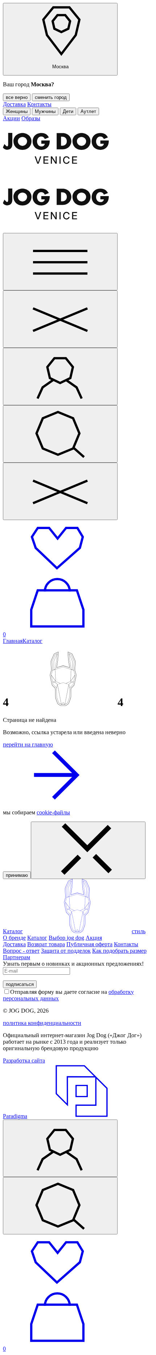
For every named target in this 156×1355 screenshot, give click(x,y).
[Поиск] (60, 434)
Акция (94, 938)
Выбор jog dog (66, 938)
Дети (68, 111)
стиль (138, 931)
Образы (30, 118)
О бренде (14, 938)
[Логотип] (77, 931)
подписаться (20, 984)
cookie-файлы (53, 812)
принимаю (17, 875)
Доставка (14, 104)
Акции (11, 118)
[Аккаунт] (60, 376)
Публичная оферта (89, 944)
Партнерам (16, 957)
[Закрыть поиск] (60, 491)
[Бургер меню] (60, 261)
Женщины (17, 111)
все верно (17, 97)
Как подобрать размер (119, 951)
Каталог (32, 641)
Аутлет (88, 111)
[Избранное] (57, 572)
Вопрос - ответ (21, 951)
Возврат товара (46, 944)
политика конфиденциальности (42, 1023)
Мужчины (45, 111)
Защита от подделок (66, 951)
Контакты (39, 104)
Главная (12, 641)
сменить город (51, 97)
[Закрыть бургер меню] (60, 319)
